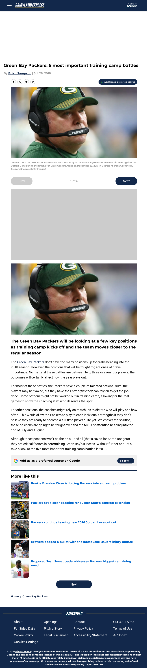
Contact (79, 622)
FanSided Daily (24, 628)
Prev (21, 181)
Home (15, 596)
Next (126, 181)
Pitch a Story (53, 628)
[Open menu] (9, 5)
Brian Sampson (19, 73)
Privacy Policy (83, 628)
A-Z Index (120, 635)
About (18, 622)
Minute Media (23, 651)
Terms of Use (122, 628)
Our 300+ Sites (123, 622)
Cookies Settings (26, 642)
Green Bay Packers (30, 362)
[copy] (32, 81)
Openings (50, 622)
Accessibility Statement (90, 635)
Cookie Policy (23, 635)
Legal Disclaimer (56, 635)
